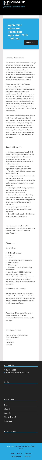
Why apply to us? (10, 417)
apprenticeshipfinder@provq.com (17, 372)
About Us (7, 409)
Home (6, 405)
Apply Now (8, 413)
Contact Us (8, 421)
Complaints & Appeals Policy (22, 446)
